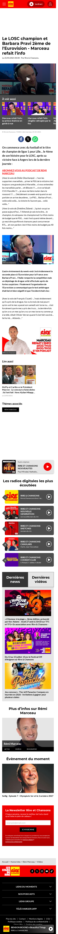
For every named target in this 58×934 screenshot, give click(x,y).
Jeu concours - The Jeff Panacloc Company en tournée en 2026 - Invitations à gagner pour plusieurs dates (27, 694)
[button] (28, 79)
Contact (22, 919)
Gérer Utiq (18, 924)
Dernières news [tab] (15, 579)
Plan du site (11, 919)
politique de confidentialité (13, 841)
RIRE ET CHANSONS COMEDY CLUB (30, 558)
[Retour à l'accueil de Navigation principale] (10, 4)
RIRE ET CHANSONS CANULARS (30, 542)
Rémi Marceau (12, 743)
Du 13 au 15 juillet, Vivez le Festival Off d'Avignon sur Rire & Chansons (23, 658)
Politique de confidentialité (36, 921)
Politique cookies (15, 921)
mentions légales (28, 839)
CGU (48, 919)
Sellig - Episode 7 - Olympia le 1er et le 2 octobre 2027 (27, 796)
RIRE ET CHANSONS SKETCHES (30, 527)
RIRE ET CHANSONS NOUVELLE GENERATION (30, 511)
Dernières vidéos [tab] (41, 579)
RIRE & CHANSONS (30, 495)
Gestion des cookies (34, 924)
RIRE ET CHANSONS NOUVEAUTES (28, 467)
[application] (28, 79)
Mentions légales (36, 919)
